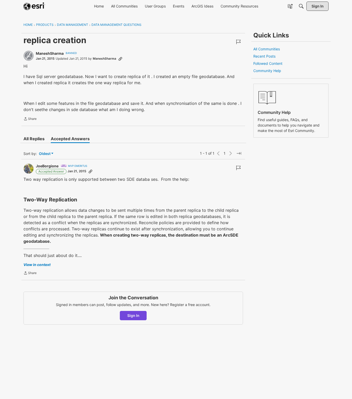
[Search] (301, 6)
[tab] (34, 138)
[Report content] (238, 41)
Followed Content (267, 63)
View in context (37, 264)
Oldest (45, 153)
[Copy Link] (120, 58)
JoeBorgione (47, 166)
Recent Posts (264, 56)
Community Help (267, 70)
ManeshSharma (50, 53)
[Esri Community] (34, 6)
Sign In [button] (133, 315)
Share (30, 119)
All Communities (266, 49)
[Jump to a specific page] (239, 153)
